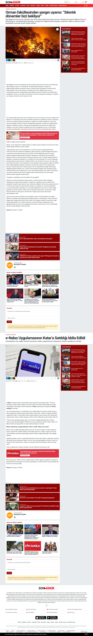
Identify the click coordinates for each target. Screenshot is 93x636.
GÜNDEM (12, 5)
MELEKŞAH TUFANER (11, 62)
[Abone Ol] (58, 60)
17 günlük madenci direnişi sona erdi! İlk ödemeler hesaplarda (14, 536)
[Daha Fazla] (14, 60)
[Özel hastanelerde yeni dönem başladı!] (32, 279)
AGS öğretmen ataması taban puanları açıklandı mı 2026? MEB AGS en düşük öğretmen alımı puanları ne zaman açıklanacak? (31, 301)
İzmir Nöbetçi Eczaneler (12, 609)
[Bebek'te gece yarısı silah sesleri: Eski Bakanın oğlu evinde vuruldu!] (15, 546)
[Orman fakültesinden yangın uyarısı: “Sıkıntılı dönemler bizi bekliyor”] (33, 43)
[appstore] (40, 617)
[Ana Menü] (86, 5)
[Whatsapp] (46, 605)
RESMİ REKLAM (62, 5)
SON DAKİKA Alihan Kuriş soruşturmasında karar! (12, 285)
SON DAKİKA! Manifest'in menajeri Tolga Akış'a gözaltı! (50, 552)
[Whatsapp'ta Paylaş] (12, 60)
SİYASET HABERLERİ (41, 630)
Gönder (9, 321)
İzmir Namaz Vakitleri (53, 609)
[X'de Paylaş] (9, 60)
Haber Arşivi (72, 612)
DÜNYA (42, 5)
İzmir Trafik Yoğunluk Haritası (75, 609)
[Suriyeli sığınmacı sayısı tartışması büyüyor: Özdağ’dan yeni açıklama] (50, 529)
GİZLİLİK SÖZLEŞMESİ (21, 630)
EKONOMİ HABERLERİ (51, 630)
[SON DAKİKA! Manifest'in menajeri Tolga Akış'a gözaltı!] (50, 546)
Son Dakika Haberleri (52, 612)
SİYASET (17, 5)
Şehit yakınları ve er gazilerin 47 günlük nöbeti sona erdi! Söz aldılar (50, 285)
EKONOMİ (22, 5)
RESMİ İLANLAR (54, 5)
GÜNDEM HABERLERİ (31, 630)
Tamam (86, 634)
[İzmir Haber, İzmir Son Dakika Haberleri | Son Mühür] (13, 2)
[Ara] (85, 5)
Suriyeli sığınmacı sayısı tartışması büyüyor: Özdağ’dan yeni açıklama (50, 536)
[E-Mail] (15, 267)
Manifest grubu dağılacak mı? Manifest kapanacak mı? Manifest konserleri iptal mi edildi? (50, 300)
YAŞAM (38, 5)
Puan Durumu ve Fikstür (12, 612)
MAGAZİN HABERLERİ (71, 630)
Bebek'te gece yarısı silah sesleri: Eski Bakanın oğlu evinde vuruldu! (14, 552)
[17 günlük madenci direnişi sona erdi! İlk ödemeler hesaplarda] (15, 529)
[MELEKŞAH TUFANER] (10, 265)
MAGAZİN (32, 5)
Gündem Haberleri (11, 9)
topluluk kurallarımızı (18, 326)
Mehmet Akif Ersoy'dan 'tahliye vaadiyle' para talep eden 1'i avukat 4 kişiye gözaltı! (15, 300)
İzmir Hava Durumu (32, 609)
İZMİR (7, 5)
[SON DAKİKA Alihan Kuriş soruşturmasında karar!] (15, 279)
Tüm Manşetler (31, 612)
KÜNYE (7, 630)
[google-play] (52, 617)
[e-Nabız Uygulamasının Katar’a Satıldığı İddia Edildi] (33, 361)
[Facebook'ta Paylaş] (7, 60)
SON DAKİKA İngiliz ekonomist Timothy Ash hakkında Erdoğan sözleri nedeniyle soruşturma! (31, 553)
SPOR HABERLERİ (61, 630)
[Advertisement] (32, 74)
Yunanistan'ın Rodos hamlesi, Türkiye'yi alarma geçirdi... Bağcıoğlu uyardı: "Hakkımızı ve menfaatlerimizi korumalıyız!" (31, 537)
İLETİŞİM (12, 630)
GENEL (47, 5)
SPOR (27, 5)
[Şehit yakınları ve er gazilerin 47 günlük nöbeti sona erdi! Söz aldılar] (50, 279)
